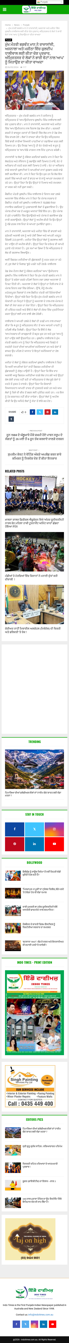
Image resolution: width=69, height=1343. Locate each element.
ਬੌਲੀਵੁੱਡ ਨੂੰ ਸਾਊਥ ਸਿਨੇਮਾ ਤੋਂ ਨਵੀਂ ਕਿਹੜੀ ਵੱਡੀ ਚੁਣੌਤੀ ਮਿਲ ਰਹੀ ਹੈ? (42, 873)
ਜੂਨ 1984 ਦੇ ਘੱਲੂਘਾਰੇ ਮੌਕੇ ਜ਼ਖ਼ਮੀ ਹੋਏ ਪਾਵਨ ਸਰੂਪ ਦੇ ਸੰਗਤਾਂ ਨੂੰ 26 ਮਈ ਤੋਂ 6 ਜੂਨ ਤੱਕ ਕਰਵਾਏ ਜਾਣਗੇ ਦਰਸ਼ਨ (34, 437)
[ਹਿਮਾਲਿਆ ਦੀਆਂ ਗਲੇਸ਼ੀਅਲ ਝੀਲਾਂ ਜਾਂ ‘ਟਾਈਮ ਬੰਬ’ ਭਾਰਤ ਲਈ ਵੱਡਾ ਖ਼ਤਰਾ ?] (34, 769)
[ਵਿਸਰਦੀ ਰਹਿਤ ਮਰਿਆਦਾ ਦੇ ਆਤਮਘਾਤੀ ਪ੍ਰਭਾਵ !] (13, 1167)
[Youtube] (52, 1324)
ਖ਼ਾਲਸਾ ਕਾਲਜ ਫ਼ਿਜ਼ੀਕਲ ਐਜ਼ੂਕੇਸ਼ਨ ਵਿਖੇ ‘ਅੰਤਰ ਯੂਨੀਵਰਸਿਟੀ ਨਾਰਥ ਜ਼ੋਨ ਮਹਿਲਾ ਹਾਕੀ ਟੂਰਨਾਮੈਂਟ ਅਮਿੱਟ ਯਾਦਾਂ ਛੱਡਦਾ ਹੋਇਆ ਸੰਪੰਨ (34, 523)
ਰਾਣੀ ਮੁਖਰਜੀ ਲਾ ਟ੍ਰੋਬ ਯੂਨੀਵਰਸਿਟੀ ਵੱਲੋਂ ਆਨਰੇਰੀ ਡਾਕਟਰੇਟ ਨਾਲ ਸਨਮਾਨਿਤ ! (40, 908)
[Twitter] (25, 1324)
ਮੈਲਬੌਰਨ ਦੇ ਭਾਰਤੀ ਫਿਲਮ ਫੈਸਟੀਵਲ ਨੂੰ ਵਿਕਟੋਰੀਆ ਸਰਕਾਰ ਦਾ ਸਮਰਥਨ (39, 925)
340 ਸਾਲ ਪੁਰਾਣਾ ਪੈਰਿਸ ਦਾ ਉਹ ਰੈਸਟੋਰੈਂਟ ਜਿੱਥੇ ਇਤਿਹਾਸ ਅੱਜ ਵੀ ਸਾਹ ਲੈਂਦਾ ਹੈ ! (42, 1200)
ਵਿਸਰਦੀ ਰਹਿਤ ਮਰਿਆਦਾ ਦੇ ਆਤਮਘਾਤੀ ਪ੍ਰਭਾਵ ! (40, 1165)
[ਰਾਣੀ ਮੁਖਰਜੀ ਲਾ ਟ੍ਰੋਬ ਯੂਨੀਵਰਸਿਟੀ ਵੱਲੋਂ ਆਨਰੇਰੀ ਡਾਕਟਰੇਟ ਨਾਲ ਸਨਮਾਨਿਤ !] (13, 910)
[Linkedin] (43, 1324)
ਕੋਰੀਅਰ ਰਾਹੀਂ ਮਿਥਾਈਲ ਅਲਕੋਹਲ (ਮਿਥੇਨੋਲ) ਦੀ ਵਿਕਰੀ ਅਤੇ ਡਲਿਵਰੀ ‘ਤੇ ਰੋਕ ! (33, 631)
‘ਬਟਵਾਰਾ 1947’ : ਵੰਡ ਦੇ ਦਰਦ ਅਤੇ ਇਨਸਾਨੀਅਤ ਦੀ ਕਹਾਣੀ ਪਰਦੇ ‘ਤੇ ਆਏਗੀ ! (43, 943)
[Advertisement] (34, 689)
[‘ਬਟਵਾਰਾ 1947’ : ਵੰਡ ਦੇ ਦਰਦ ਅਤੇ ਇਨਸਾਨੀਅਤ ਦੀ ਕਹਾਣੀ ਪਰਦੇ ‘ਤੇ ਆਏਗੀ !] (13, 945)
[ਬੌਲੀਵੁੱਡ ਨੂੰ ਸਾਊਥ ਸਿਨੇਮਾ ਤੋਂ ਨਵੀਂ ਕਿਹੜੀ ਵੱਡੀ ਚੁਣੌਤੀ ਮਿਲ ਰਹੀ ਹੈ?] (13, 875)
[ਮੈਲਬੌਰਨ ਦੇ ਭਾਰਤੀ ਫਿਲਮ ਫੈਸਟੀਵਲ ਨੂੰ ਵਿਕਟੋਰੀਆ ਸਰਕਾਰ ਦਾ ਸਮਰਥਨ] (13, 928)
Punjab (8, 40)
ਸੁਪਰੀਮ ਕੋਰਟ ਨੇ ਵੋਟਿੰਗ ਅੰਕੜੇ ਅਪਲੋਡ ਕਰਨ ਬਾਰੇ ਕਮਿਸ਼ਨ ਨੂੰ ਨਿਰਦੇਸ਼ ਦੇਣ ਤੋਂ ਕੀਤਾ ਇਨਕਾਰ (34, 456)
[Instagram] (34, 1324)
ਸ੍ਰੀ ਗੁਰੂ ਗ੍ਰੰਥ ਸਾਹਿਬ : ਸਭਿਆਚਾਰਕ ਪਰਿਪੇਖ (42, 1146)
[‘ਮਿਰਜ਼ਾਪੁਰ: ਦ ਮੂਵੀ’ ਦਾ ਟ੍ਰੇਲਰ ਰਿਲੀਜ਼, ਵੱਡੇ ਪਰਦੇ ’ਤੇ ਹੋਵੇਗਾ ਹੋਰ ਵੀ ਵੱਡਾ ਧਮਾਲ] (13, 893)
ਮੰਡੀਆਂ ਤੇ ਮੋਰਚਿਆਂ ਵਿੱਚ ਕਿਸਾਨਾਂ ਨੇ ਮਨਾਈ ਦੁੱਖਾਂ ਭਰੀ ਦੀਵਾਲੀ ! (31, 578)
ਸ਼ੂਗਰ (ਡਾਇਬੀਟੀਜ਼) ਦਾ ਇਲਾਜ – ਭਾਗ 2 (39, 1181)
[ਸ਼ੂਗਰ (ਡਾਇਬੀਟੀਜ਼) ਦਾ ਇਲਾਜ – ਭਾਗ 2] (13, 1185)
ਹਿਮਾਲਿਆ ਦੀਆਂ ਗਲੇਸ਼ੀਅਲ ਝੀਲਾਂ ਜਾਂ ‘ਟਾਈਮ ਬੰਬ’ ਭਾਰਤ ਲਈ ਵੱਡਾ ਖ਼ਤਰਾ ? (33, 794)
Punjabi (44, 2)
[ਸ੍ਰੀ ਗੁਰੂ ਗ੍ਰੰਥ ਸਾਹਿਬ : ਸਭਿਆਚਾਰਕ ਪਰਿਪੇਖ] (13, 1150)
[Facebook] (16, 1324)
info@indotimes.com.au (40, 1314)
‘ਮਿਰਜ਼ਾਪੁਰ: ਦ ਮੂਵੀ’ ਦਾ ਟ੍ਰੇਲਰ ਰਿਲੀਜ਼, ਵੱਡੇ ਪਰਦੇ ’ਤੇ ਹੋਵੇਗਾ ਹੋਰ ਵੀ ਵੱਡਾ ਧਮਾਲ (43, 890)
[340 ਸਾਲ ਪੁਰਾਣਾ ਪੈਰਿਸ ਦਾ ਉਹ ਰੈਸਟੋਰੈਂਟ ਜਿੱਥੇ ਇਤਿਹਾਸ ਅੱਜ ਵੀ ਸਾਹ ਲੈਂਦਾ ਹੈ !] (13, 1202)
